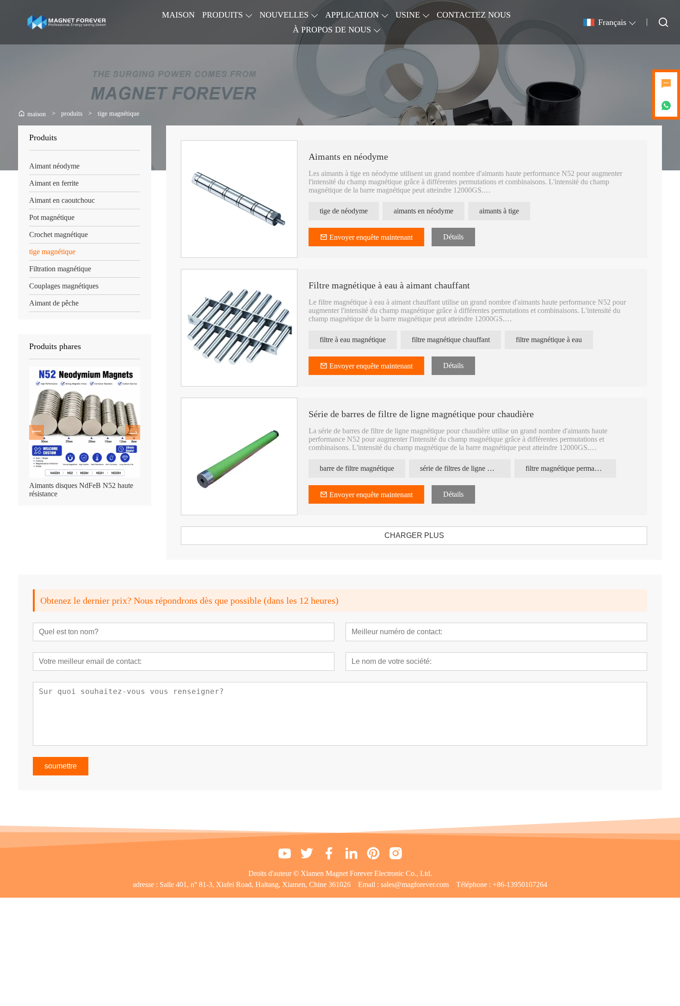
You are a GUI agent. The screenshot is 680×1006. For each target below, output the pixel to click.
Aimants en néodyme (348, 156)
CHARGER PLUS (414, 535)
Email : (369, 884)
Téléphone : (474, 884)
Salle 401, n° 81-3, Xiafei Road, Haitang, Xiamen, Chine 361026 (255, 884)
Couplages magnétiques (64, 286)
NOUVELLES (284, 14)
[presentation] (36, 432)
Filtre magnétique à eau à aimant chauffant (389, 285)
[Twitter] (306, 853)
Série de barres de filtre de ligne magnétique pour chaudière (421, 414)
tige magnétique (52, 252)
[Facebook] (328, 853)
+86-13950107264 (520, 884)
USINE (408, 14)
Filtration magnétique (60, 269)
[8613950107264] (666, 105)
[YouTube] (284, 853)
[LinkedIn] (351, 853)
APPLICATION (352, 14)
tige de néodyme (344, 211)
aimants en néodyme (423, 211)
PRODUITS (222, 14)
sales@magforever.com (415, 884)
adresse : (146, 884)
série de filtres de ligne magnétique (465, 468)
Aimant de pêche (54, 303)
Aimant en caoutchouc (62, 200)
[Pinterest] (373, 853)
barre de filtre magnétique (357, 468)
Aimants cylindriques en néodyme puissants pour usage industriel (84, 489)
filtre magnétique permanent (566, 468)
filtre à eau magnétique (353, 340)
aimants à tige (499, 211)
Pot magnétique (51, 217)
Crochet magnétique (58, 234)
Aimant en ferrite (54, 183)
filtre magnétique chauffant (451, 340)
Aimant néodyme (54, 166)
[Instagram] (395, 853)
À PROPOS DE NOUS (332, 29)
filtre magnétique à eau (549, 340)
